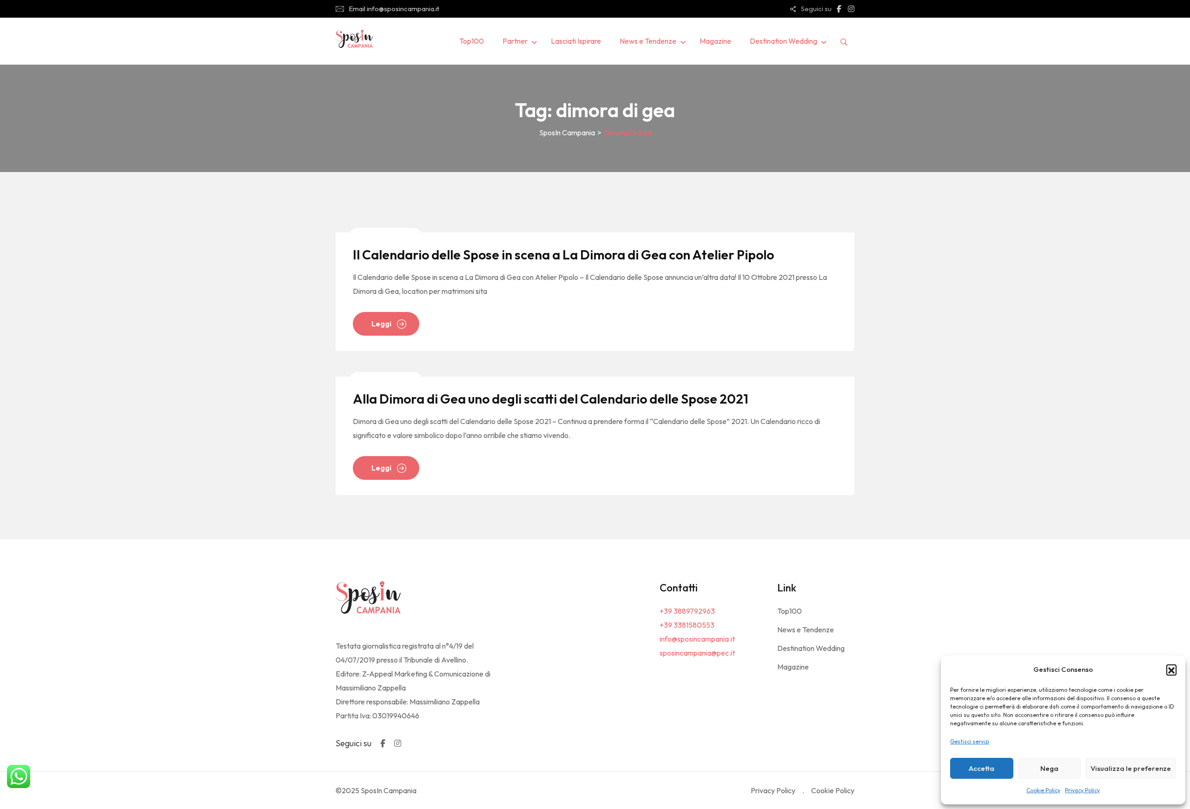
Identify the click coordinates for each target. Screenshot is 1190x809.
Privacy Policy (1082, 790)
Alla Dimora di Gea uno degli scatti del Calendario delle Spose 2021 (550, 399)
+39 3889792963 (687, 611)
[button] (1171, 669)
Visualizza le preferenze (1131, 768)
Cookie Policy (1043, 790)
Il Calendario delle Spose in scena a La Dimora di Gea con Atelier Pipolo (563, 254)
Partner (515, 41)
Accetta (981, 768)
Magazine (715, 41)
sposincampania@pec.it (697, 652)
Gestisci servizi (969, 741)
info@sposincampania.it (697, 638)
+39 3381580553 (687, 625)
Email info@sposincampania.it (394, 8)
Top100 (471, 41)
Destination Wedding (783, 41)
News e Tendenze (648, 41)
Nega (1049, 768)
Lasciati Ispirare (576, 41)
